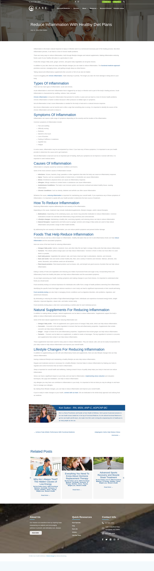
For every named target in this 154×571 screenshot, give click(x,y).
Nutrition (43, 489)
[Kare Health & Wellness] (38, 8)
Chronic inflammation (40, 97)
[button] (124, 2)
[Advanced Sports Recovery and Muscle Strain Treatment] (108, 463)
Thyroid (53, 489)
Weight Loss (40, 491)
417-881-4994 (109, 523)
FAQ (73, 526)
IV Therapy (106, 481)
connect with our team (71, 392)
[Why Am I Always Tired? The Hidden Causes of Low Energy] (45, 466)
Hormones (51, 488)
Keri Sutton (43, 30)
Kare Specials (76, 522)
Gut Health (44, 488)
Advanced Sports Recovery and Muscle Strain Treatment (108, 475)
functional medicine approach (110, 65)
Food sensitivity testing (41, 292)
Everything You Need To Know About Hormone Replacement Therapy (77, 476)
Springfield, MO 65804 (112, 529)
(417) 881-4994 (36, 2)
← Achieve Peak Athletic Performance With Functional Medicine (54, 432)
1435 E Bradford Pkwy (112, 527)
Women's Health (50, 491)
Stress (49, 489)
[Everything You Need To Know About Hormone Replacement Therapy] (77, 463)
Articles (74, 532)
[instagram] (78, 1)
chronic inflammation (55, 76)
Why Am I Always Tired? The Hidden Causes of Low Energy (46, 481)
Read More (45, 495)
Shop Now (117, 1)
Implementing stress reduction (95, 376)
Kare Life (75, 529)
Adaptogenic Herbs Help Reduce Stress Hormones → (107, 432)
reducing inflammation (54, 195)
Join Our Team (76, 535)
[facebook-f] (76, 1)
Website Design (50, 556)
